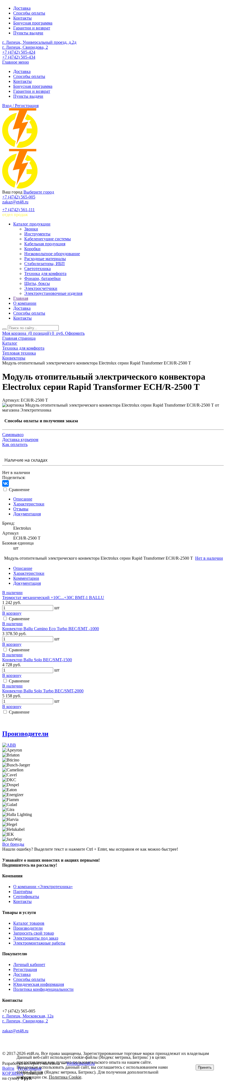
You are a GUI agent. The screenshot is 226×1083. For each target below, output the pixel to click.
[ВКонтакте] (5, 483)
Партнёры (22, 891)
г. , (27, 1016)
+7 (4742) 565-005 (18, 197)
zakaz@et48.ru (15, 202)
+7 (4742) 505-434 (18, 57)
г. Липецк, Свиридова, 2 (25, 47)
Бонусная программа (32, 23)
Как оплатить (15, 444)
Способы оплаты (29, 13)
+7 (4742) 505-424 (18, 52)
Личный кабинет (29, 964)
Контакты (22, 18)
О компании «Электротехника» (43, 886)
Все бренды (13, 844)
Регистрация (25, 969)
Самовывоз (12, 434)
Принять (205, 1067)
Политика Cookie (65, 1077)
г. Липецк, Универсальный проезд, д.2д (39, 42)
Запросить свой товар (33, 933)
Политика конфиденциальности (43, 989)
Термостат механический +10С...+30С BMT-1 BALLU (53, 597)
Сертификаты (26, 896)
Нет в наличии (209, 558)
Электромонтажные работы (39, 943)
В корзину (11, 613)
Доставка (22, 8)
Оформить (75, 333)
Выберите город (38, 192)
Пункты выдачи (28, 33)
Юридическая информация (38, 984)
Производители (25, 733)
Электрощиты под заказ (35, 938)
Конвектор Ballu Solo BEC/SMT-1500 (37, 659)
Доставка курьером (20, 439)
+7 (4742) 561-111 (18, 209)
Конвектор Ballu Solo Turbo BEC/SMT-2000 (43, 691)
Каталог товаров (28, 923)
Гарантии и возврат (31, 28)
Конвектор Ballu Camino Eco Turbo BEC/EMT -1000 (50, 628)
